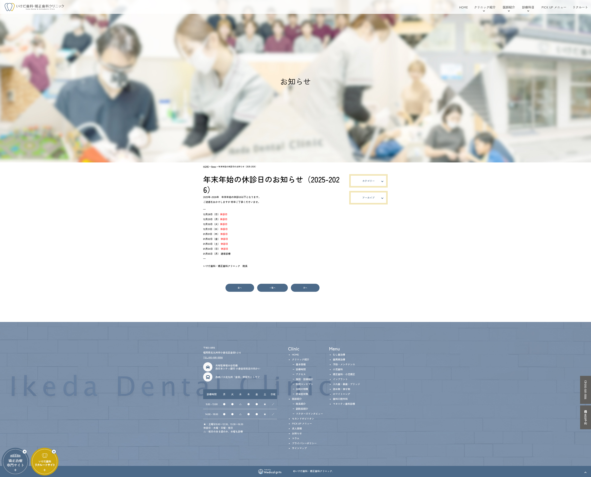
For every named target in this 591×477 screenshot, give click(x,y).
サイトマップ (299, 448)
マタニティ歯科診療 (344, 404)
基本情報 (301, 364)
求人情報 (297, 428)
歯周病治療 (339, 359)
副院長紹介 (302, 408)
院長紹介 (301, 404)
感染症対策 (302, 394)
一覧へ (272, 287)
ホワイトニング (341, 394)
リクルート (580, 7)
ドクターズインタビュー (309, 413)
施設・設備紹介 (304, 379)
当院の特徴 (302, 389)
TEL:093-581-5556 (213, 357)
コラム (295, 438)
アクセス (301, 374)
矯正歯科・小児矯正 (344, 374)
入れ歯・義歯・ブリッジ (346, 384)
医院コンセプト (304, 384)
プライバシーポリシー (304, 443)
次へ (305, 287)
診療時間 (301, 369)
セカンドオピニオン (303, 418)
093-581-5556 (586, 391)
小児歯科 (338, 369)
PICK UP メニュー (553, 7)
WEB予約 (586, 419)
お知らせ (297, 433)
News (213, 166)
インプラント (340, 379)
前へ (240, 287)
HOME (463, 7)
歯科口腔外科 (340, 399)
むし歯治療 (339, 354)
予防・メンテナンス (344, 364)
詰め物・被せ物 (341, 389)
